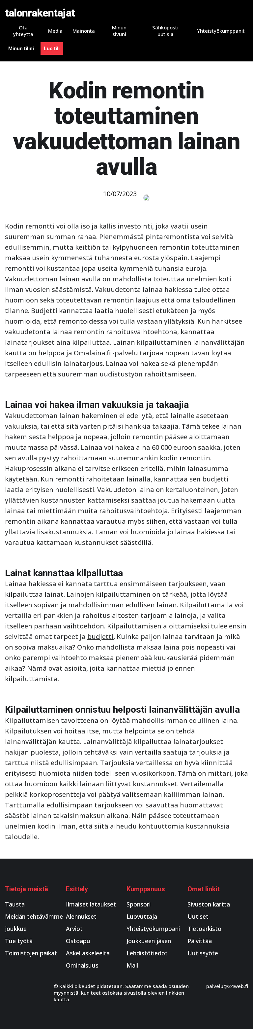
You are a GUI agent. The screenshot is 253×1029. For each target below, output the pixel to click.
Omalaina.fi (92, 352)
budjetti (100, 636)
